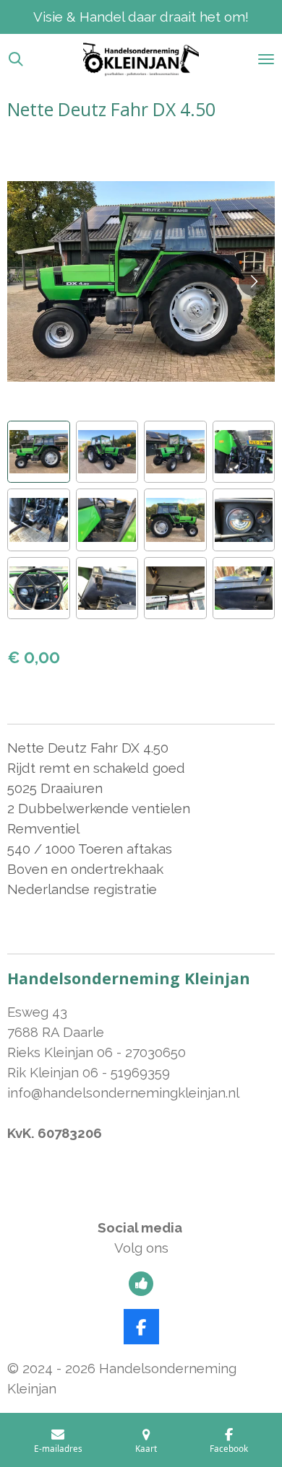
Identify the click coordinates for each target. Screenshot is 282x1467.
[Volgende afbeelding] (253, 281)
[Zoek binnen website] (16, 59)
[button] (38, 452)
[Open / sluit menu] (266, 59)
